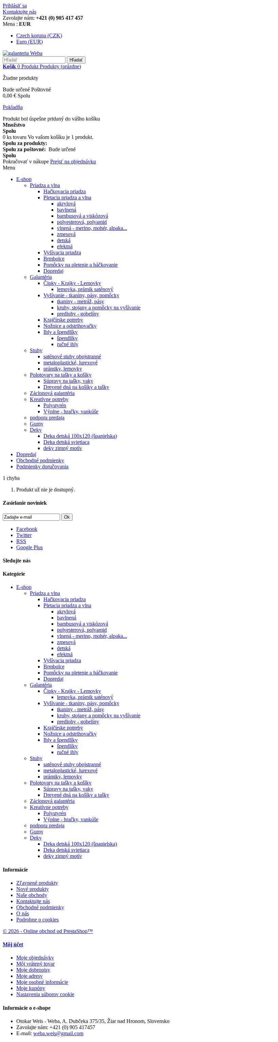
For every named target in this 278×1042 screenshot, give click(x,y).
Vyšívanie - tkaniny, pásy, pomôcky (81, 295)
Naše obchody (31, 895)
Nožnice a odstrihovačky (70, 326)
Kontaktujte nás (19, 12)
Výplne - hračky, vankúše (70, 411)
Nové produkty (32, 889)
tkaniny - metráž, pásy (80, 301)
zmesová (66, 234)
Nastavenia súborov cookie (45, 994)
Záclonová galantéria (52, 393)
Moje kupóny (30, 988)
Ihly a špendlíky (60, 332)
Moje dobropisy (33, 970)
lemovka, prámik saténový (85, 289)
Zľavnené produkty (37, 883)
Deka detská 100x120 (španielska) (80, 436)
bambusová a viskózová (82, 216)
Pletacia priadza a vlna (67, 197)
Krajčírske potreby (63, 320)
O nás (22, 913)
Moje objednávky (35, 957)
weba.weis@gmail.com (58, 1033)
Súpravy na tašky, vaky (68, 381)
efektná (65, 246)
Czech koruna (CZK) (39, 35)
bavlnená (66, 210)
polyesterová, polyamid (82, 222)
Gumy (36, 424)
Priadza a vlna (45, 185)
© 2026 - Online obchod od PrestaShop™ (48, 931)
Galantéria (41, 277)
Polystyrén (54, 405)
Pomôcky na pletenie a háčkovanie (80, 265)
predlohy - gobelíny (78, 314)
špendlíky (67, 338)
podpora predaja (47, 417)
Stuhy (36, 350)
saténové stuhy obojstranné (72, 356)
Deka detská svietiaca (66, 442)
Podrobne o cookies (37, 919)
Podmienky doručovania (42, 466)
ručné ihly (67, 344)
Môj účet (13, 944)
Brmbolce (53, 259)
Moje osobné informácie (42, 982)
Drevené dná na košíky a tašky (76, 387)
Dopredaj (53, 271)
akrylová (66, 203)
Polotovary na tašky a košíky (61, 375)
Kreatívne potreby (49, 399)
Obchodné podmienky (40, 460)
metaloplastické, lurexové (70, 362)
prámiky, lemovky (62, 369)
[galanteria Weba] (22, 53)
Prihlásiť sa (15, 5)
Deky (36, 430)
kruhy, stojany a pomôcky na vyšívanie (98, 307)
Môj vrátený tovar (35, 964)
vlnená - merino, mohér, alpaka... (92, 228)
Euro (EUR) (29, 41)
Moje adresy (29, 976)
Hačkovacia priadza (64, 191)
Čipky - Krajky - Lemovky (72, 283)
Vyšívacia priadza (62, 252)
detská (64, 240)
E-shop (24, 179)
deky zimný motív (62, 448)
